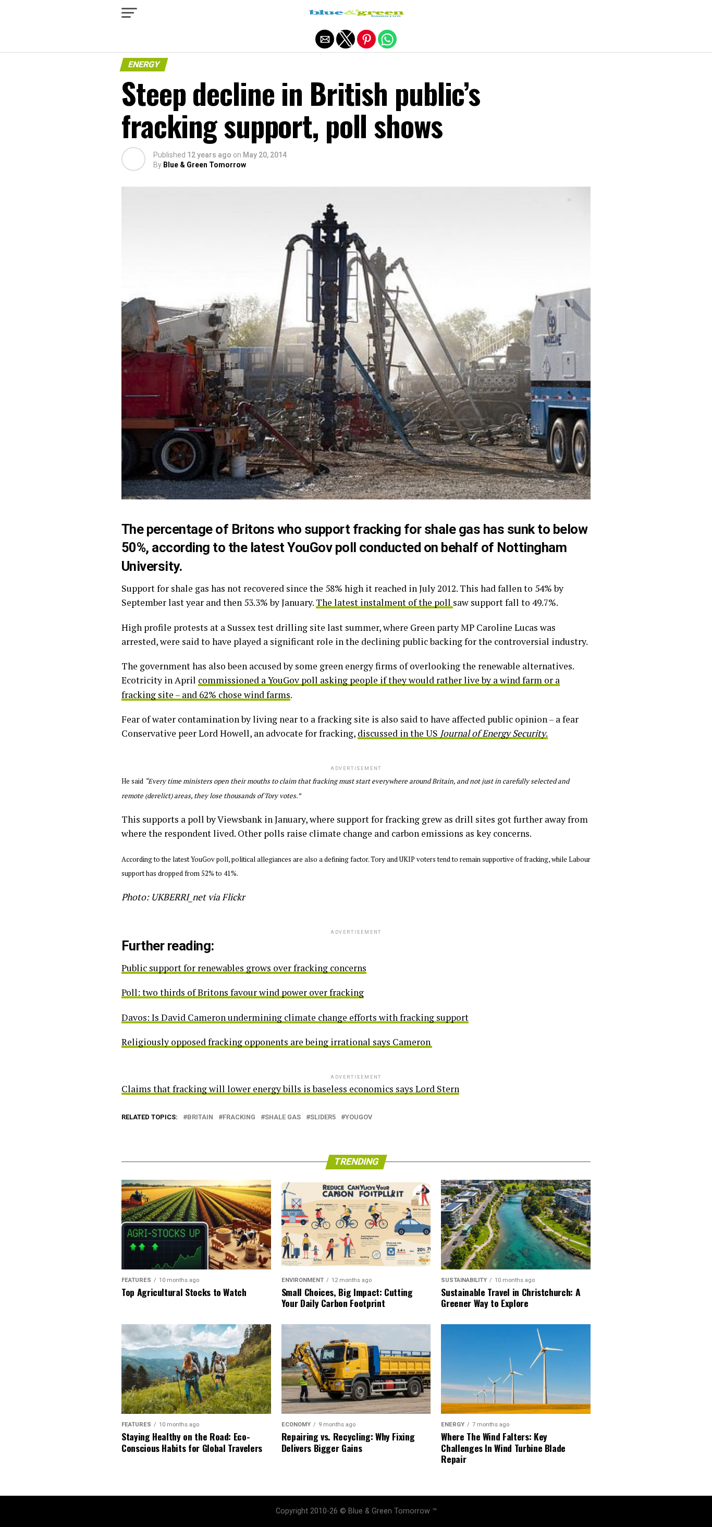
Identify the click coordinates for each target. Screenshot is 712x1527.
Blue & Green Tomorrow (204, 165)
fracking (239, 1117)
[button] (129, 13)
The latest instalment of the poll (384, 602)
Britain (200, 1117)
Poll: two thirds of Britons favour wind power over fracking (242, 992)
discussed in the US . (453, 733)
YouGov (358, 1117)
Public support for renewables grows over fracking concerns (243, 968)
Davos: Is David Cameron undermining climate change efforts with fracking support (295, 1017)
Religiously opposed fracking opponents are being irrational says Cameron (276, 1042)
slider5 (323, 1117)
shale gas (283, 1117)
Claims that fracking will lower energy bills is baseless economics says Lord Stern (290, 1089)
